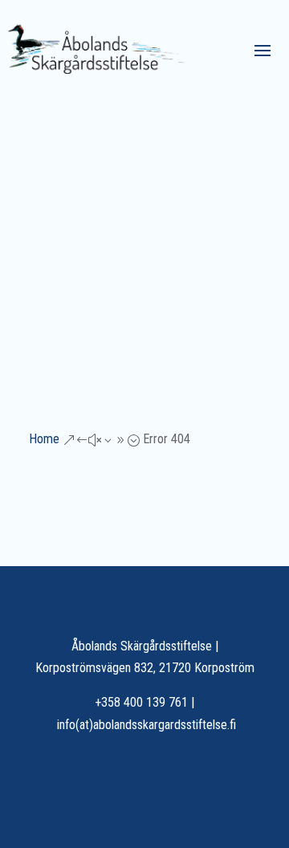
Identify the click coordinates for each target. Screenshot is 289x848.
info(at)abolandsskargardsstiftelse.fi (146, 724)
